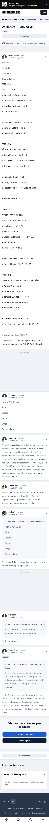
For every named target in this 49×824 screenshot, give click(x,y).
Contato (30, 809)
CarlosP (11, 512)
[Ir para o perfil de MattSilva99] (3, 43)
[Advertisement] (24, 372)
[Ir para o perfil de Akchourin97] (4, 487)
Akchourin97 (13, 486)
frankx (34, 521)
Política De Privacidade (15, 809)
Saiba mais (4, 4)
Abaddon (12, 438)
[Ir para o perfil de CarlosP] (4, 513)
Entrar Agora (24, 740)
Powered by (33, 813)
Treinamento (39, 43)
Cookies (39, 809)
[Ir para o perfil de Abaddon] (4, 439)
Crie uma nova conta (25, 734)
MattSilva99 (14, 43)
